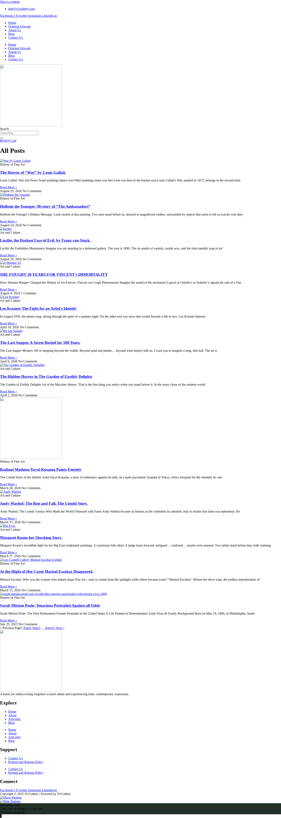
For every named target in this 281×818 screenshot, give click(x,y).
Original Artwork (19, 26)
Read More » (8, 187)
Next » (60, 628)
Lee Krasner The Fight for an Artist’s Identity (38, 308)
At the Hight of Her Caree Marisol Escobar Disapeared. (46, 571)
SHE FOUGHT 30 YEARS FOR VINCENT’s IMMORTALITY (54, 274)
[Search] (1, 138)
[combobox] (19, 133)
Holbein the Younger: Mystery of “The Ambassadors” (45, 206)
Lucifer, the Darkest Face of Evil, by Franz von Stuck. (45, 240)
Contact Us (15, 37)
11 (50, 628)
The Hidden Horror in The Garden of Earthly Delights (46, 376)
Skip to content (10, 1)
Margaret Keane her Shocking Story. (31, 537)
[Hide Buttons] (10, 801)
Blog (11, 34)
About (12, 715)
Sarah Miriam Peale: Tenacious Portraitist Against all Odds (50, 605)
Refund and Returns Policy (25, 762)
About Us (14, 30)
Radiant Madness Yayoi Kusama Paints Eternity (41, 469)
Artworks (14, 719)
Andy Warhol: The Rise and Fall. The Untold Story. (44, 503)
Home (12, 22)
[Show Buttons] (11, 797)
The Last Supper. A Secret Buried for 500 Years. (40, 342)
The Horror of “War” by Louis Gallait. (33, 172)
